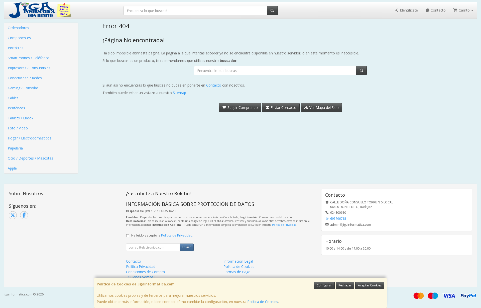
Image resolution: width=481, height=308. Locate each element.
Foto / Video (18, 128)
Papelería (15, 148)
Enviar (186, 247)
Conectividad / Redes (25, 77)
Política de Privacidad (284, 224)
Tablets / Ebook (20, 118)
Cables (13, 98)
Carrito (464, 10)
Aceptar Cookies (370, 285)
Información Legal (238, 261)
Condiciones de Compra (145, 271)
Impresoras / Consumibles (29, 67)
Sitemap (179, 92)
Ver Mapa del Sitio (323, 107)
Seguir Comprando (242, 107)
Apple (12, 168)
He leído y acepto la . (162, 235)
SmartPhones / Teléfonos (29, 57)
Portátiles (15, 47)
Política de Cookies (262, 301)
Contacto (438, 10)
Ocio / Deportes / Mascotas (30, 158)
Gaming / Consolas (23, 88)
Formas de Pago (237, 271)
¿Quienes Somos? (140, 277)
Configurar (324, 285)
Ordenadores (18, 27)
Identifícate (408, 10)
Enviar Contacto (283, 107)
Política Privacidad (140, 266)
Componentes (19, 37)
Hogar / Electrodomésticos (29, 138)
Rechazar (344, 285)
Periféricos (16, 108)
